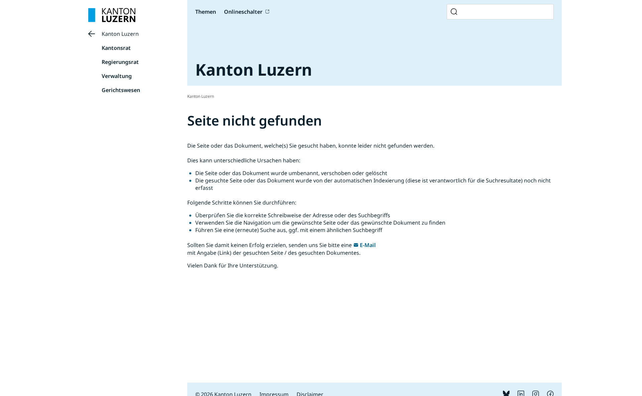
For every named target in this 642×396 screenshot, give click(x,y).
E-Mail (368, 245)
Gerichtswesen (121, 90)
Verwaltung (117, 76)
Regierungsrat (120, 62)
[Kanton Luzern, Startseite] (111, 15)
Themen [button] (205, 11)
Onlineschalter (243, 11)
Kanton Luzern (120, 33)
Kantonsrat (116, 48)
